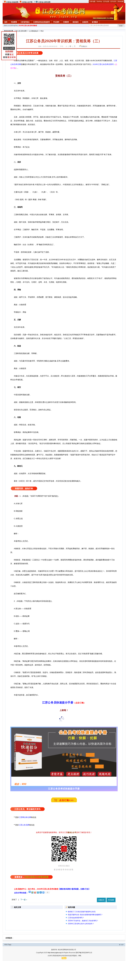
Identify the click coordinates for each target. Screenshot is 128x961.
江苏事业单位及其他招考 (41, 22)
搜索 (121, 26)
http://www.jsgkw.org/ (55, 952)
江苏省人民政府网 (12, 2)
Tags (9, 944)
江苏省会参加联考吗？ (76, 918)
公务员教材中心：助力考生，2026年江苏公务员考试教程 (52, 889)
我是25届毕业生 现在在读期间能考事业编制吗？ (85, 915)
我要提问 (84, 46)
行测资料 (66, 22)
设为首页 (113, 1)
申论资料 (56, 22)
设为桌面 (106, 1)
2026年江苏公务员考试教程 (27, 25)
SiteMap (99, 1)
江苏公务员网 (24, 825)
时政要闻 (14, 22)
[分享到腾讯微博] (37, 892)
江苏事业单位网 (25, 817)
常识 (42, 31)
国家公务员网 (8, 25)
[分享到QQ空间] (32, 892)
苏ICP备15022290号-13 (84, 952)
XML (79, 955)
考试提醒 (111, 900)
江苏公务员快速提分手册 (57, 702)
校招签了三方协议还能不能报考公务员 (82, 912)
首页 (5, 22)
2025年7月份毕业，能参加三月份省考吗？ (83, 921)
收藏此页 (101, 900)
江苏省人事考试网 (44, 2)
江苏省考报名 (25, 22)
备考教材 (95, 22)
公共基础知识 (33, 31)
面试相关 (76, 22)
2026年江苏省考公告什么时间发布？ (81, 924)
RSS (6, 944)
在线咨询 (85, 22)
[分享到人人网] (40, 892)
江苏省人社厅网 (27, 2)
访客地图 (92, 1)
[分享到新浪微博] (35, 892)
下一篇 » (23, 900)
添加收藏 (121, 1)
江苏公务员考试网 (20, 31)
